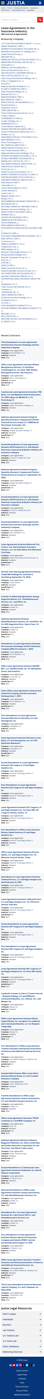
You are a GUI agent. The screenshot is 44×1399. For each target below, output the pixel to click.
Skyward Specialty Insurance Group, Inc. (18, 271)
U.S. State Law (9, 1341)
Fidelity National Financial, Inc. (13, 148)
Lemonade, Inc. (7, 185)
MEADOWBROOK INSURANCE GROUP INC (19, 201)
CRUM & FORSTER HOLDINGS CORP (16, 129)
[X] (30, 1365)
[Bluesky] (27, 1365)
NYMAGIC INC (7, 214)
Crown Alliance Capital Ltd (12, 126)
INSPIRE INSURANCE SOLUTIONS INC (17, 177)
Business (7, 1324)
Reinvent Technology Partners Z (15, 252)
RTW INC (5, 263)
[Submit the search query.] (40, 19)
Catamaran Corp (8, 107)
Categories (34, 8)
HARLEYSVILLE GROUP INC (12, 166)
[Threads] (23, 1365)
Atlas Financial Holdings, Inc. (13, 91)
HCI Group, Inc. (7, 169)
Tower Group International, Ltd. (14, 287)
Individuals (8, 1319)
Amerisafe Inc (7, 65)
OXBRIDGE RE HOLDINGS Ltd (13, 220)
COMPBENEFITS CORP (10, 118)
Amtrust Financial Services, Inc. (14, 70)
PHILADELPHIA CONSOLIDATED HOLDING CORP (21, 228)
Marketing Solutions (12, 1351)
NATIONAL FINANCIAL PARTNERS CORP (18, 206)
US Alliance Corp (8, 300)
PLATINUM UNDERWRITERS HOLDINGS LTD (20, 236)
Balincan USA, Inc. (8, 94)
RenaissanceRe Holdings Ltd (13, 255)
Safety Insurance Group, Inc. (13, 268)
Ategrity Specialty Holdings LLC (14, 86)
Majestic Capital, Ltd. (9, 196)
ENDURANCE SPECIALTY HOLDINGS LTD (18, 137)
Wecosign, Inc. (7, 313)
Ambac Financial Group (10, 54)
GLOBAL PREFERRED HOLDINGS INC (16, 158)
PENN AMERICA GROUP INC (13, 225)
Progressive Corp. (8, 246)
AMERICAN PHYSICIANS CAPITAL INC (17, 62)
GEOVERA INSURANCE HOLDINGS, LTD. (18, 156)
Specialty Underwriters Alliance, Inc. (16, 276)
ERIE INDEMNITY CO (10, 140)
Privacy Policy (22, 1391)
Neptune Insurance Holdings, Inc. (15, 209)
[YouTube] (14, 1365)
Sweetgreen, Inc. (8, 284)
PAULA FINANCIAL (9, 222)
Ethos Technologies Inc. (11, 142)
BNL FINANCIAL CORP (10, 99)
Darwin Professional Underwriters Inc (17, 132)
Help (22, 1383)
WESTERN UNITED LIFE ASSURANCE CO (18, 319)
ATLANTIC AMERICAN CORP (13, 89)
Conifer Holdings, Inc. (10, 121)
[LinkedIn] (10, 1365)
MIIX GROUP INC (8, 204)
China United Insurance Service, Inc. (16, 113)
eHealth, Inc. (6, 134)
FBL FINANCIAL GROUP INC (12, 145)
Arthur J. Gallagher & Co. (11, 81)
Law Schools (8, 1330)
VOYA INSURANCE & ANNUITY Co (15, 305)
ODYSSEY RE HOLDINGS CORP (14, 217)
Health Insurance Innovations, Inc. (15, 172)
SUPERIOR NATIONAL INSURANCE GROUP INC (21, 279)
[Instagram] (20, 1365)
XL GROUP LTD (7, 321)
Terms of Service (22, 1387)
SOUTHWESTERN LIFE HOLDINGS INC (17, 273)
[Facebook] (17, 1365)
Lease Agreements (18, 10)
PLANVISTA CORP (8, 233)
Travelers (5, 289)
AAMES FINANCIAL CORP (11, 46)
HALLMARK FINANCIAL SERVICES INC (17, 164)
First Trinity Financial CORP (12, 150)
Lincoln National (8, 190)
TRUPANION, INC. (8, 292)
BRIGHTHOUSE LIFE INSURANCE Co (16, 102)
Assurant (5, 83)
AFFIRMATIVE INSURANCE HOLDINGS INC (19, 49)
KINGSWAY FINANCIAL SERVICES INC (16, 180)
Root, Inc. (5, 260)
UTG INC (5, 303)
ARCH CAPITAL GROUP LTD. (13, 75)
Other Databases (11, 1346)
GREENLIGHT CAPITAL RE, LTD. (14, 161)
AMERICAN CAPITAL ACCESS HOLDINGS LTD (20, 59)
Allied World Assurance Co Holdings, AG (17, 51)
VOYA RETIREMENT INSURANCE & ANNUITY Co (21, 308)
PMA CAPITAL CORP (9, 238)
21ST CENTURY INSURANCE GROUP (16, 43)
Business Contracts (21, 8)
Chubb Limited (7, 116)
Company (22, 1379)
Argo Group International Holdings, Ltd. (18, 78)
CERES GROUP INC (9, 110)
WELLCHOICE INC (8, 316)
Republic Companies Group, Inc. (14, 257)
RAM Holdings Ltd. (9, 249)
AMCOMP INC (7, 57)
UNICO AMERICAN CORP (11, 295)
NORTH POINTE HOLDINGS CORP (15, 212)
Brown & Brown (8, 105)
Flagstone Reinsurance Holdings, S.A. (16, 153)
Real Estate (5, 10)
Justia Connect (22, 1371)
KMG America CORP (9, 182)
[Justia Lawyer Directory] (33, 1365)
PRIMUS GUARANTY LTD (11, 244)
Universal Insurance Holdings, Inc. (15, 297)
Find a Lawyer (9, 1314)
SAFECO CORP (7, 265)
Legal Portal (22, 1375)
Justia (3, 8)
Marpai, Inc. (6, 198)
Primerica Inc (6, 241)
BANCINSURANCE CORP (11, 97)
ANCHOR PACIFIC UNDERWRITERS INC (17, 73)
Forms (9, 8)
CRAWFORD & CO (8, 124)
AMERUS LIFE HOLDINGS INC (13, 67)
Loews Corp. (6, 193)
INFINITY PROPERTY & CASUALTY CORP (18, 174)
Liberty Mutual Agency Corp (13, 188)
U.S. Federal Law (10, 1335)
